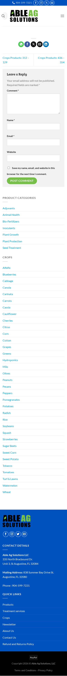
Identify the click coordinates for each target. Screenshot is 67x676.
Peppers (7, 393)
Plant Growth (11, 234)
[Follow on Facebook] (35, 2)
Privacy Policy (45, 670)
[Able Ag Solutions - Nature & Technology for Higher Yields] (24, 16)
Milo (5, 366)
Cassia (6, 307)
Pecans (7, 386)
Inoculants (9, 228)
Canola (7, 287)
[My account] (50, 16)
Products (8, 604)
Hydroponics (10, 360)
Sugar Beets (9, 445)
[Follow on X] (46, 2)
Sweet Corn (9, 452)
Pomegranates (11, 399)
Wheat (7, 492)
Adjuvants (9, 208)
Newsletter (9, 624)
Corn (6, 333)
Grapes (7, 346)
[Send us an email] (52, 2)
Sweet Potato (11, 459)
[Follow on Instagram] (41, 2)
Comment (13, 90)
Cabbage (8, 280)
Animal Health (11, 214)
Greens (7, 353)
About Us (8, 630)
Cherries (8, 320)
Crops (6, 617)
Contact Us (9, 637)
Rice (5, 419)
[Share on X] (33, 44)
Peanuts (7, 379)
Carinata (8, 294)
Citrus (6, 327)
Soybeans (8, 426)
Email (10, 136)
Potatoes (8, 406)
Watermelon (10, 485)
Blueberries (9, 274)
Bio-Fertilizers (11, 221)
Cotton (7, 340)
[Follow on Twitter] (18, 534)
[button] (56, 16)
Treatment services (14, 611)
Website (11, 151)
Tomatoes (8, 472)
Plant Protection (12, 241)
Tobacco (7, 465)
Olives (6, 373)
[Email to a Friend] (40, 44)
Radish (7, 412)
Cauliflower (9, 313)
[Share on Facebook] (27, 44)
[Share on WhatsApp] (21, 44)
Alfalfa (6, 267)
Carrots (7, 300)
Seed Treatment (12, 247)
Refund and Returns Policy (18, 644)
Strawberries (10, 439)
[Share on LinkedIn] (46, 44)
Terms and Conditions (25, 670)
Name (11, 120)
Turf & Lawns (10, 478)
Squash (7, 432)
